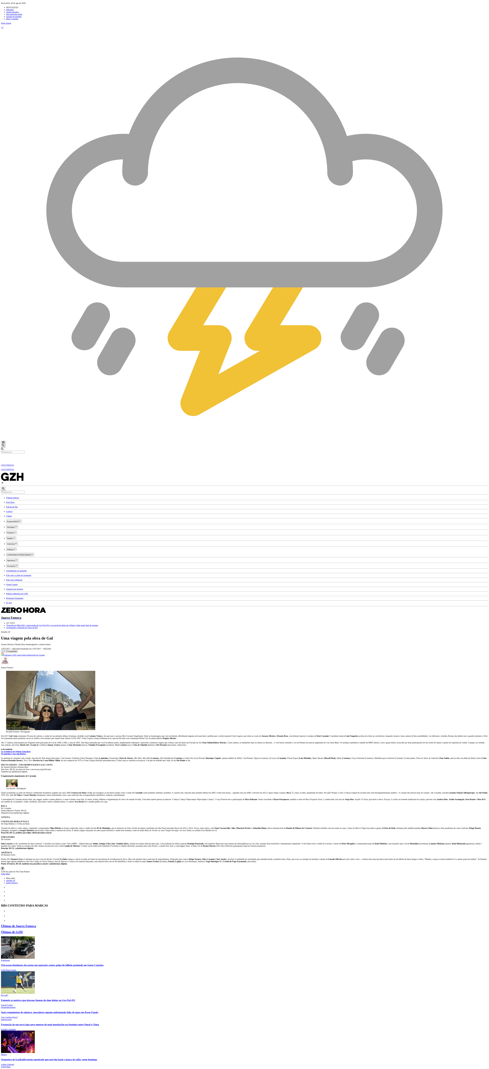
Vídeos (9, 516)
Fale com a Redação (14, 580)
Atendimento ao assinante (16, 571)
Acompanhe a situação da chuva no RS (22, 628)
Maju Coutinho (12, 19)
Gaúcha (9, 511)
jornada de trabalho (14, 17)
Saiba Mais (5, 874)
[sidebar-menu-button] (3, 442)
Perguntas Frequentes (14, 598)
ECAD (9, 603)
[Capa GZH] (244, 457)
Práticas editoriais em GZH (17, 594)
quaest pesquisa (12, 12)
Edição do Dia (12, 507)
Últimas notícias (12, 498)
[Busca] (3, 446)
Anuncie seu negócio (14, 589)
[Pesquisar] (3, 489)
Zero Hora (10, 502)
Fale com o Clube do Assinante (18, 575)
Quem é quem (11, 584)
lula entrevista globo (14, 14)
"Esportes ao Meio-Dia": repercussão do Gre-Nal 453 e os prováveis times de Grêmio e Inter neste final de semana (52, 625)
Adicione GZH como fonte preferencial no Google (24, 655)
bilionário (10, 10)
